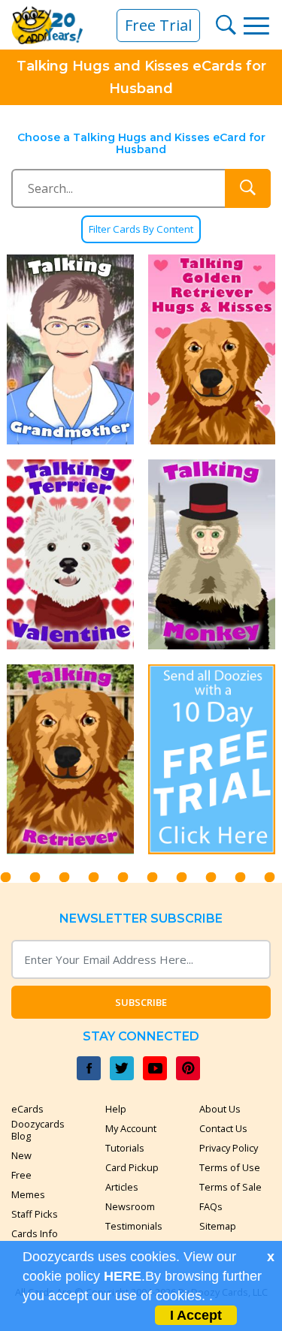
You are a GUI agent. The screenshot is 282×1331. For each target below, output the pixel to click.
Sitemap (217, 1226)
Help (115, 1109)
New (21, 1155)
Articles (121, 1187)
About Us (220, 1109)
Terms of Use (229, 1167)
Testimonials (133, 1226)
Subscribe (141, 1002)
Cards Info (34, 1233)
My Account (130, 1128)
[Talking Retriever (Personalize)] (70, 759)
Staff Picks (34, 1214)
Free (21, 1175)
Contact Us (223, 1128)
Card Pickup (132, 1167)
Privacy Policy (228, 1148)
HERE (122, 1276)
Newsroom (130, 1206)
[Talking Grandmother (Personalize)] (70, 349)
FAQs (211, 1206)
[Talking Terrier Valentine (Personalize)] (70, 554)
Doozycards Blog (38, 1130)
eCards (27, 1109)
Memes (28, 1194)
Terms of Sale (230, 1187)
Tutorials (124, 1148)
